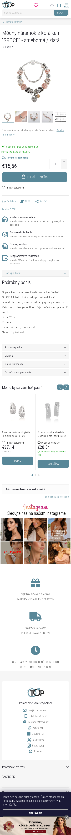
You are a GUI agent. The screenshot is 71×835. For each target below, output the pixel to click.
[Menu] (66, 4)
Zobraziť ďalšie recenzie (56, 496)
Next (66, 387)
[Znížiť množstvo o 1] (64, 166)
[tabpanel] (18, 432)
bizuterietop (38, 739)
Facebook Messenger (38, 722)
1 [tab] (32, 475)
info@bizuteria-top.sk (38, 710)
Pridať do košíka (37, 177)
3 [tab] (38, 475)
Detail (17, 460)
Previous (60, 387)
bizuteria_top (38, 745)
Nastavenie (35, 813)
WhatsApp (38, 728)
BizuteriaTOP (38, 733)
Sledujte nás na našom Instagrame (36, 513)
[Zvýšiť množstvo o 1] (64, 161)
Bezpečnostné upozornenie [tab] (18, 372)
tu (15, 804)
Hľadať (61, 12)
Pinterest (38, 751)
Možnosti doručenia (17, 157)
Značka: (9, 209)
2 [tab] (35, 475)
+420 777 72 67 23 (38, 716)
